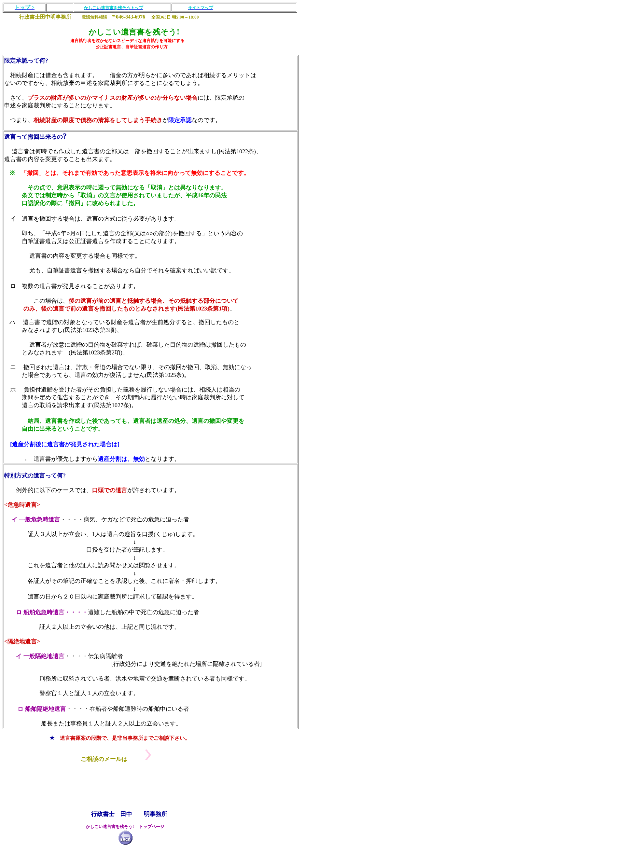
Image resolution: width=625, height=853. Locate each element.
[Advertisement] (121, 783)
